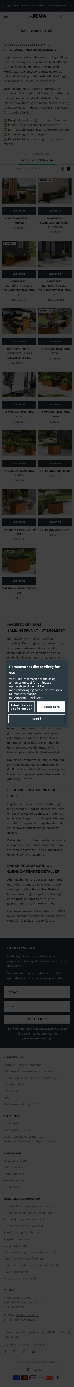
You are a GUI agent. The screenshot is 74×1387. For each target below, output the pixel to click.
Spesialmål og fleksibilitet (21, 1232)
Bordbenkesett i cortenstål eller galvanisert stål (19, 353)
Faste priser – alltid (17, 1130)
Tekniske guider (14, 1180)
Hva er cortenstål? (17, 1271)
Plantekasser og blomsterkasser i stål (30, 1252)
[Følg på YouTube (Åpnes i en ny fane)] (33, 1351)
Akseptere (50, 706)
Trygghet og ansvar (17, 1239)
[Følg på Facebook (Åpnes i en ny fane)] (5, 1351)
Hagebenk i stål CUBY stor (55, 351)
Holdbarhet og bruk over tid (23, 1226)
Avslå (36, 718)
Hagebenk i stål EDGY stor (19, 414)
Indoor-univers (14, 1174)
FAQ (6, 1097)
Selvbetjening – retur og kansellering (29, 1071)
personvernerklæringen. (25, 697)
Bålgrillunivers (13, 1167)
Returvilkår (11, 1091)
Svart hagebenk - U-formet (19, 220)
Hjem (26, 154)
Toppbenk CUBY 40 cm (55, 470)
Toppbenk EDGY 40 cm (55, 529)
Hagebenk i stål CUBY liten (55, 414)
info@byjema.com (26, 1319)
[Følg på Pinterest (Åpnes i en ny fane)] (24, 1351)
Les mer (19, 211)
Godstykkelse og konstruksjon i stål (29, 1212)
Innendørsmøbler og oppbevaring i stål (31, 1265)
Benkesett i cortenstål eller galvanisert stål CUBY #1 (19, 288)
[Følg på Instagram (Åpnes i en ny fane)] (15, 1351)
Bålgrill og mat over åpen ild (23, 1258)
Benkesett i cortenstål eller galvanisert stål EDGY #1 (55, 288)
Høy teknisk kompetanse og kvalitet (29, 1206)
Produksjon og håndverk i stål (24, 1219)
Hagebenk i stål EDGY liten (19, 473)
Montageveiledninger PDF (21, 1104)
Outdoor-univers (15, 1160)
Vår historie (12, 1123)
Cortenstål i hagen (16, 1245)
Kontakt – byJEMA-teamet (22, 1065)
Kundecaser (12, 1187)
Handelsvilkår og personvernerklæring (30, 1078)
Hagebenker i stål (41, 154)
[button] (37, 1369)
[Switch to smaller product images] (68, 169)
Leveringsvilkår (14, 1084)
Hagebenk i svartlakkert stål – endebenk (55, 223)
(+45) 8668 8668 (27, 1315)
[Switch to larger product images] (62, 169)
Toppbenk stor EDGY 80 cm (19, 590)
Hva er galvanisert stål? (20, 1278)
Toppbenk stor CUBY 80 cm (19, 531)
